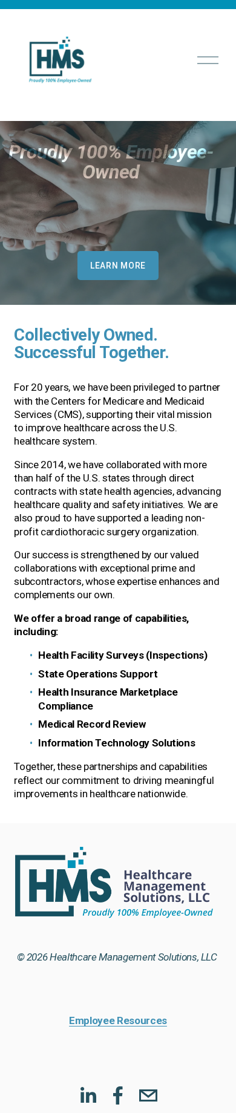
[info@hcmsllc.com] (148, 1095)
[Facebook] (118, 1095)
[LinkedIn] (87, 1095)
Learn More (118, 265)
